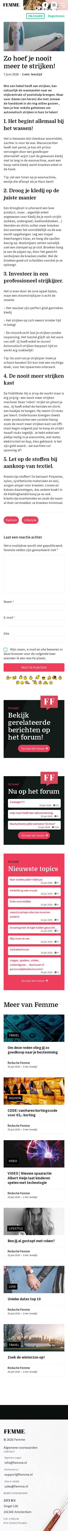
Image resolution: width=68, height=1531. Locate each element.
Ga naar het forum (33, 748)
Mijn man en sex (34, 940)
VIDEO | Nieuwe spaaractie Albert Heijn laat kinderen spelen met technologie (30, 1178)
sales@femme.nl (16, 1486)
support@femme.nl (18, 1474)
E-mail (9, 617)
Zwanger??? (34, 803)
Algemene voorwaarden (20, 1447)
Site (6, 633)
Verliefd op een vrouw (34, 892)
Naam (9, 602)
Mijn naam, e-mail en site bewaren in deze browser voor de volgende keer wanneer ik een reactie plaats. (33, 653)
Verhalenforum (34, 951)
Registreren (56, 16)
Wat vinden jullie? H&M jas (34, 881)
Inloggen (35, 16)
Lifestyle (30, 520)
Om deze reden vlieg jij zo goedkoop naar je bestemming (33, 1050)
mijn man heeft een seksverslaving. (34, 814)
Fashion (11, 520)
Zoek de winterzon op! (26, 1357)
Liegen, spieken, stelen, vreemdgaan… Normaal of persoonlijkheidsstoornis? (34, 966)
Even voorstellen (34, 902)
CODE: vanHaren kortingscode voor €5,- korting (32, 1113)
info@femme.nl (15, 1463)
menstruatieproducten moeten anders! (34, 915)
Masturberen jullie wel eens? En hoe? (34, 825)
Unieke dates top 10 (24, 1299)
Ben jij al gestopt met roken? (31, 1241)
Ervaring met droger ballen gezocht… (34, 929)
